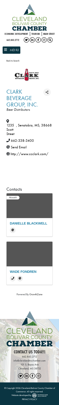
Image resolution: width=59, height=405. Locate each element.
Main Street (49, 34)
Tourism (35, 34)
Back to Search (13, 60)
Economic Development (16, 34)
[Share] (47, 92)
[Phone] (13, 278)
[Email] (13, 230)
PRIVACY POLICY (29, 399)
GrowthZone (35, 294)
